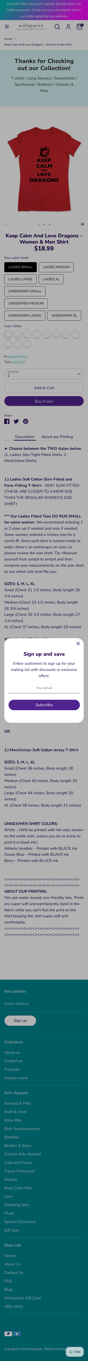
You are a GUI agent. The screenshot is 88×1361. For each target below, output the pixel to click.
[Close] (78, 643)
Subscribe (44, 704)
